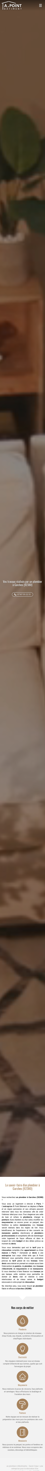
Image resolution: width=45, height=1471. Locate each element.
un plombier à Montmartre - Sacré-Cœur (23, 1466)
